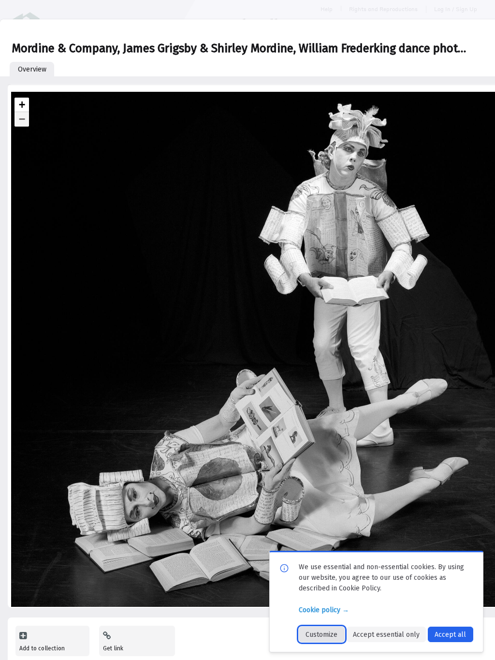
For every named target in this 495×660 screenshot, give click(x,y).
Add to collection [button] (42, 648)
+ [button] (22, 105)
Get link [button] (113, 648)
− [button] (22, 119)
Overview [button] (32, 69)
